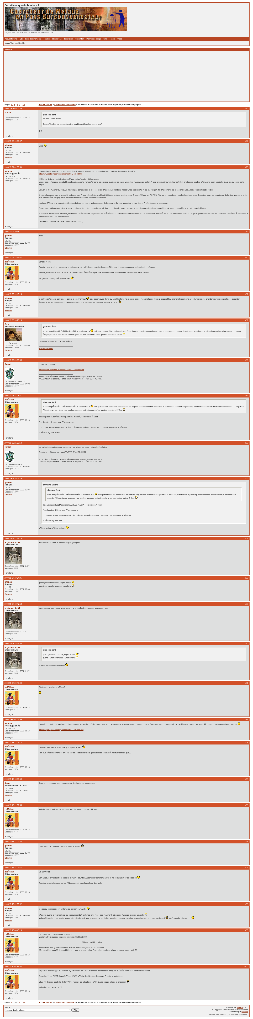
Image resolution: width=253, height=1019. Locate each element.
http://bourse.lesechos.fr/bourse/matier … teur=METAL (61, 369)
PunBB (240, 1007)
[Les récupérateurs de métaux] (66, 31)
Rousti (8, 364)
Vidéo (119, 39)
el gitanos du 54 (12, 542)
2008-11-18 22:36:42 (13, 904)
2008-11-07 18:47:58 (13, 604)
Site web (8, 157)
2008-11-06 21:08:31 (13, 396)
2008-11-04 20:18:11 (13, 232)
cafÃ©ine (9, 262)
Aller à (7, 1007)
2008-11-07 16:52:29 (13, 478)
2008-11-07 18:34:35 (13, 578)
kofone (8, 112)
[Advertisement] (108, 76)
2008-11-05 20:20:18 (13, 320)
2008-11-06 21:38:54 (13, 443)
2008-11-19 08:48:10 (13, 930)
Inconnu (8, 171)
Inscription (68, 39)
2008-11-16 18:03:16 (13, 743)
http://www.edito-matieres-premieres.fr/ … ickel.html (60, 174)
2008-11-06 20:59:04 (13, 360)
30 (24, 105)
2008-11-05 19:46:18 (13, 294)
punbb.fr (244, 1012)
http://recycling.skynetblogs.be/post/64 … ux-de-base (61, 730)
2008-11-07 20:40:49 (13, 683)
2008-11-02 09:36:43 (13, 108)
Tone (7, 324)
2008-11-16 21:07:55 (13, 842)
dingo (7, 783)
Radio (112, 39)
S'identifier (79, 39)
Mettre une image (93, 39)
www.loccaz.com (46, 349)
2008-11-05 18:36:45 (13, 258)
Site (21, 39)
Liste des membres (33, 39)
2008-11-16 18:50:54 (13, 779)
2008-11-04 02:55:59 (13, 167)
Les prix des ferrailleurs (65, 105)
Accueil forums (11, 39)
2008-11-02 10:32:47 (13, 141)
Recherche (57, 39)
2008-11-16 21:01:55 (13, 805)
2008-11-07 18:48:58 (13, 643)
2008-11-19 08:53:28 (13, 967)
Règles (47, 39)
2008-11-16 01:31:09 (13, 719)
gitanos (8, 145)
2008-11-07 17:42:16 (13, 538)
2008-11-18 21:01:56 (13, 868)
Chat (105, 39)
